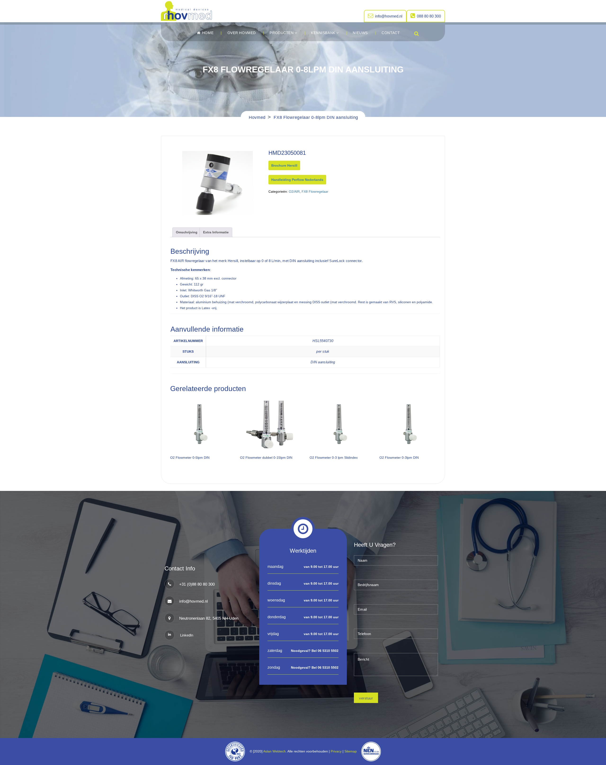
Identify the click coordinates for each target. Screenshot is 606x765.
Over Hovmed (241, 33)
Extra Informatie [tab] (216, 232)
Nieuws (360, 33)
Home (207, 33)
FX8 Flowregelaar (315, 191)
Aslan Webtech (274, 751)
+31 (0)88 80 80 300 (197, 584)
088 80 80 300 (429, 16)
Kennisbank (323, 33)
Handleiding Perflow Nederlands (297, 180)
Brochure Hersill (284, 165)
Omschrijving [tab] (186, 232)
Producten (282, 33)
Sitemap (351, 751)
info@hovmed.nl (388, 16)
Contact (391, 33)
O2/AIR (294, 191)
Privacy (336, 751)
